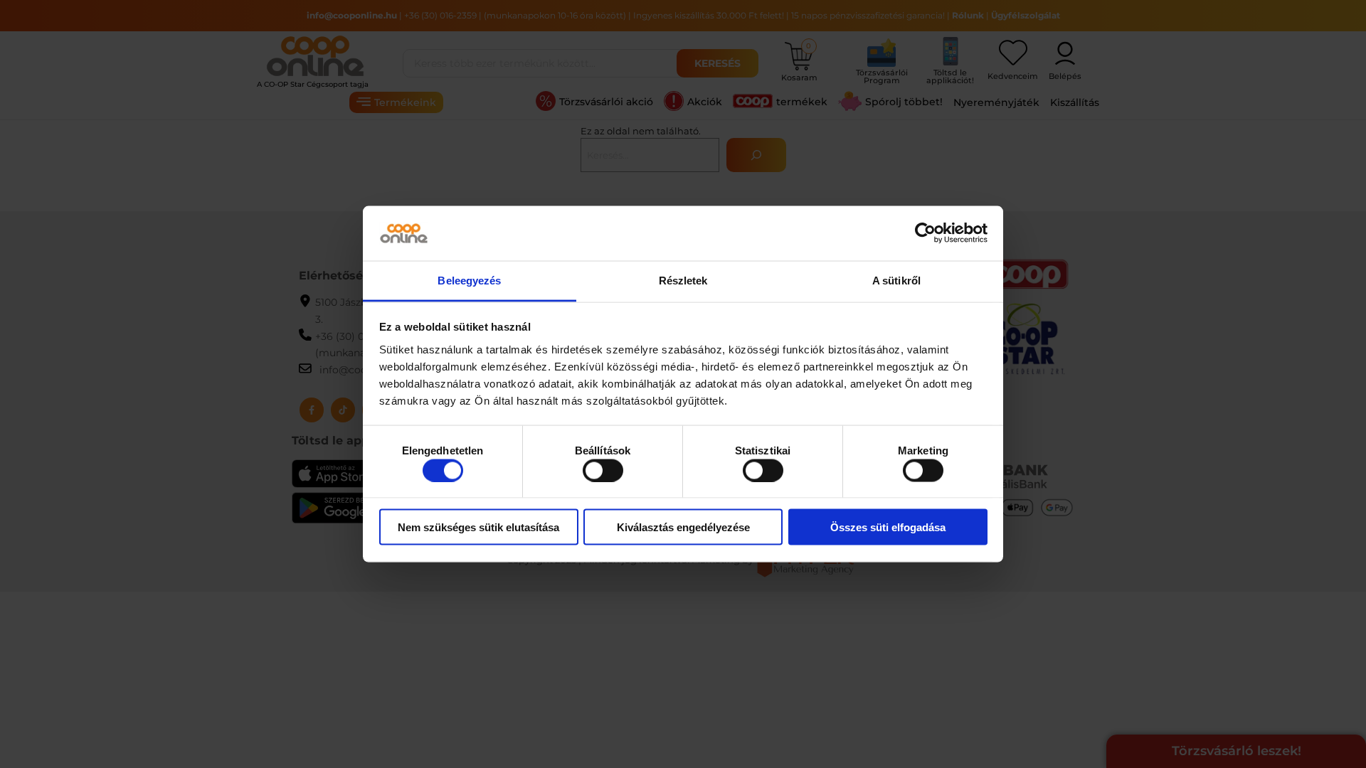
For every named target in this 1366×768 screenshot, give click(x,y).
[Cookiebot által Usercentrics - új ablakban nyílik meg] (925, 233)
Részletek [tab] (683, 280)
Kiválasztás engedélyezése (683, 527)
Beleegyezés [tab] (469, 280)
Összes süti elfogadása (888, 527)
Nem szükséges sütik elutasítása (478, 527)
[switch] (603, 470)
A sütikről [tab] (896, 280)
